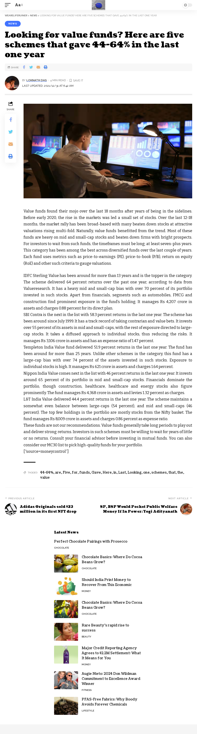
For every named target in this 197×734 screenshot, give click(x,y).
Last (122, 472)
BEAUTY (86, 636)
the (180, 472)
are (58, 472)
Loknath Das (36, 80)
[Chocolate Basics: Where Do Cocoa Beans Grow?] (66, 564)
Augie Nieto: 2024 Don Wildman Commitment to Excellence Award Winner (111, 678)
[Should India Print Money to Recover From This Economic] (66, 586)
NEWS (12, 23)
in (115, 472)
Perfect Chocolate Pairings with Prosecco (90, 541)
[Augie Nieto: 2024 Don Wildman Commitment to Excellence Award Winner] (66, 680)
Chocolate (61, 547)
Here (107, 472)
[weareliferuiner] (98, 5)
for (75, 472)
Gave (96, 472)
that (172, 472)
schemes (159, 472)
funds (84, 472)
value (45, 477)
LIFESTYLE (88, 710)
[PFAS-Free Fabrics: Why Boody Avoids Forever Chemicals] (66, 706)
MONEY (86, 591)
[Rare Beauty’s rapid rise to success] (66, 632)
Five (66, 472)
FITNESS (87, 690)
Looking (135, 472)
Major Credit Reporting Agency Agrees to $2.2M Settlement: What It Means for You (111, 653)
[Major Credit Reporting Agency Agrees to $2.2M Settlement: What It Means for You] (66, 655)
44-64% (46, 472)
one (146, 472)
